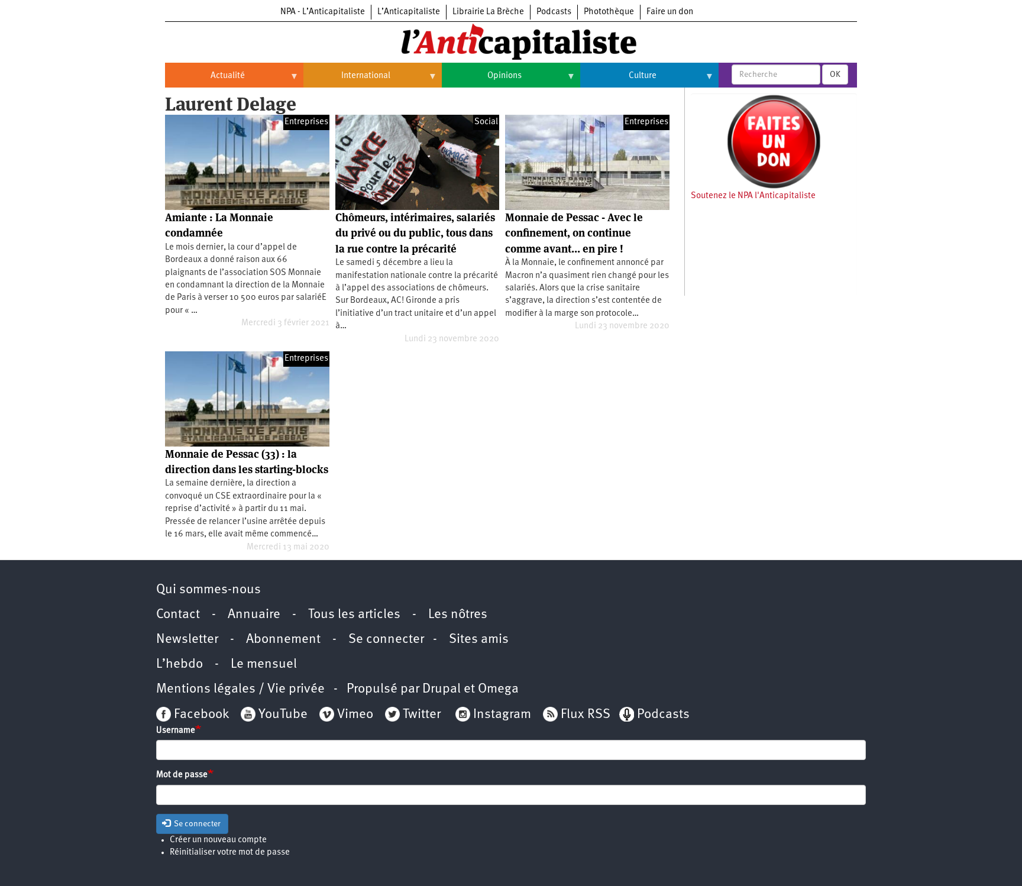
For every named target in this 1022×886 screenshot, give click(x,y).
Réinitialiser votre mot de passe (230, 852)
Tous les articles (354, 615)
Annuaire (254, 615)
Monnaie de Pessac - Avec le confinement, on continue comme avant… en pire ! (574, 233)
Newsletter (187, 639)
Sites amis (479, 639)
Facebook (200, 715)
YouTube (282, 715)
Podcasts (553, 12)
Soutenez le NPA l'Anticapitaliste (753, 196)
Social (486, 122)
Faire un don (669, 12)
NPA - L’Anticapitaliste (322, 12)
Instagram (502, 715)
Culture (618, 80)
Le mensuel (264, 664)
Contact (178, 615)
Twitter (422, 715)
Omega (498, 689)
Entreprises (306, 122)
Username (175, 730)
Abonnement (283, 639)
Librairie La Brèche (488, 12)
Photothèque (609, 12)
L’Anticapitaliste (408, 12)
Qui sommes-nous (208, 590)
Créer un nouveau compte (218, 840)
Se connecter (386, 639)
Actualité (205, 80)
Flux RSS (585, 715)
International (346, 80)
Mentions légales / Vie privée (240, 689)
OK (835, 74)
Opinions (482, 80)
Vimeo (355, 715)
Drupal (441, 689)
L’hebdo (179, 664)
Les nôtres (457, 615)
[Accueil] (511, 41)
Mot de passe (182, 775)
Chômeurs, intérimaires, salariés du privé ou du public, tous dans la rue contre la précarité (415, 233)
